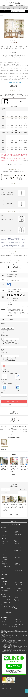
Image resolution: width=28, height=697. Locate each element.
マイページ (4, 630)
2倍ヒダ (4, 369)
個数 (2, 392)
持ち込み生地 (17, 557)
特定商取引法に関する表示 (7, 691)
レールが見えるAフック (4, 379)
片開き (18, 390)
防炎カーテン (4, 535)
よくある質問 (4, 624)
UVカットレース (5, 541)
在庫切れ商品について (12, 626)
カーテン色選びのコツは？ (7, 610)
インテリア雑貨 (18, 588)
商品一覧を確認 (14, 514)
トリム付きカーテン (19, 584)
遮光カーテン (4, 531)
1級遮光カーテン (18, 531)
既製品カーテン (18, 550)
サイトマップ (4, 693)
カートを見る (17, 630)
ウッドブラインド (5, 570)
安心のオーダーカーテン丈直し (21, 5)
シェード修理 (4, 559)
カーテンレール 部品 (6, 566)
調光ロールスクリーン (6, 571)
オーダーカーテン (10, 15)
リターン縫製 (17, 580)
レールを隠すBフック (18, 379)
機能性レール (4, 563)
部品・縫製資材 (5, 590)
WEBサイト (10, 684)
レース (14, 489)
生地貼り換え (4, 557)
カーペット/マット (18, 590)
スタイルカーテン (18, 582)
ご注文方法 (4, 619)
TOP (1, 15)
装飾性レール (17, 563)
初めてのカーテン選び (6, 596)
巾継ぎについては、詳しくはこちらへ (14, 164)
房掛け (16, 575)
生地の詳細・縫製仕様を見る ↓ (14, 82)
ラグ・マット (14, 492)
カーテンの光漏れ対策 (6, 599)
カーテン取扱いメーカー (6, 602)
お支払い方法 (17, 619)
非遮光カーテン (5, 532)
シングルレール (5, 564)
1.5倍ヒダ (5, 367)
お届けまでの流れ (18, 621)
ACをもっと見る (14, 474)
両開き (4, 390)
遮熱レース (17, 543)
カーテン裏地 (4, 580)
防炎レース (4, 543)
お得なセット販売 (22, 489)
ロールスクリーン (5, 492)
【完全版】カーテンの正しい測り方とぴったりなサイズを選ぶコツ (8, 608)
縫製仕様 (16, 591)
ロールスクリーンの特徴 (6, 612)
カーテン (4, 15)
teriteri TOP (13, 521)
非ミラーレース (18, 540)
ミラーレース (4, 540)
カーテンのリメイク (19, 610)
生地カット (4, 591)
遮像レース (17, 541)
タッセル (3, 575)
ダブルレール (17, 564)
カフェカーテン (5, 551)
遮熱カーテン (17, 532)
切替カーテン (4, 584)
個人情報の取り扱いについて (7, 688)
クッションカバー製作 (6, 588)
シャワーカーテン (5, 548)
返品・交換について (19, 624)
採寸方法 (3, 621)
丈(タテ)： (3, 349)
